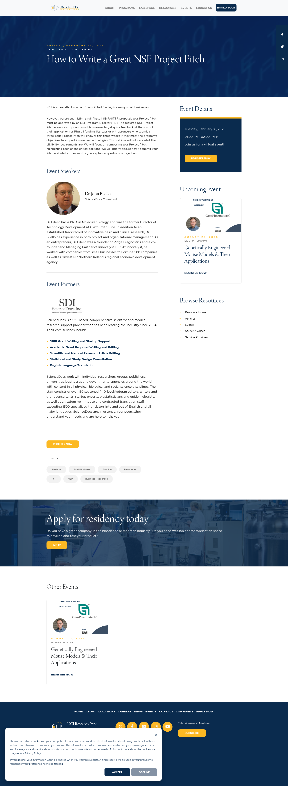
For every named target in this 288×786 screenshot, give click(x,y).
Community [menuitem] (184, 711)
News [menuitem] (138, 711)
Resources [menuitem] (167, 7)
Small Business (82, 469)
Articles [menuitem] (190, 318)
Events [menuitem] (186, 7)
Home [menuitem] (78, 711)
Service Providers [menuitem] (196, 337)
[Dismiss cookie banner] (156, 735)
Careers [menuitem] (124, 711)
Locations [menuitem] (106, 711)
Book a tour (226, 7)
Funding (107, 469)
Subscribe (192, 733)
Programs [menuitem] (127, 7)
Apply (57, 545)
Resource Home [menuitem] (195, 312)
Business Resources (96, 479)
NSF (54, 479)
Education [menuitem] (204, 7)
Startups (56, 469)
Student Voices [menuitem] (195, 331)
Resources (130, 469)
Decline (144, 772)
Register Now (62, 444)
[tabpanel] (77, 642)
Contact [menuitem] (166, 711)
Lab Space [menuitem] (147, 7)
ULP (70, 479)
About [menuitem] (110, 7)
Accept (117, 772)
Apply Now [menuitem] (205, 711)
